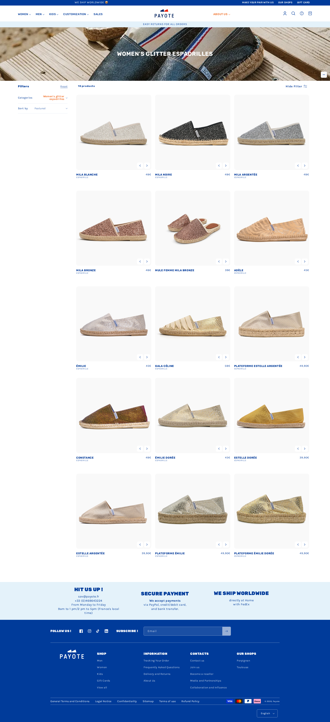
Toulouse (242, 667)
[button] (24, 14)
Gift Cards (103, 680)
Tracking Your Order (156, 660)
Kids (100, 674)
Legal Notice (103, 701)
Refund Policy (190, 701)
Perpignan (243, 660)
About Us (149, 680)
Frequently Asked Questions (162, 667)
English (265, 713)
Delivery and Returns (157, 674)
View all (102, 687)
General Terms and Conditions (70, 701)
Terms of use (167, 701)
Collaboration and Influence (208, 687)
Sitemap (148, 701)
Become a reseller (201, 674)
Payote (276, 701)
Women (102, 667)
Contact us (197, 660)
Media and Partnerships (205, 680)
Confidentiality (127, 701)
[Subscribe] (226, 631)
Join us (194, 667)
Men (100, 660)
